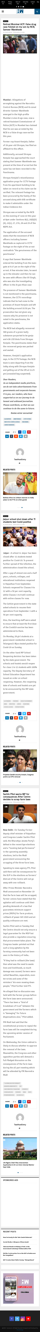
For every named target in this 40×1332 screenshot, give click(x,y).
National (6, 21)
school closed (8, 707)
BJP (20, 1086)
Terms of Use (18, 2)
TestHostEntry (8, 32)
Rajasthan (26, 704)
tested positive (19, 707)
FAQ (38, 2)
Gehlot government (26, 701)
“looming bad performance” (12, 1083)
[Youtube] (28, 1319)
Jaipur (19, 704)
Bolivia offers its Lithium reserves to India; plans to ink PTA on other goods (18, 499)
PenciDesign (20, 1330)
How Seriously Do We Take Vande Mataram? (17, 1237)
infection (12, 704)
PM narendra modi (9, 1095)
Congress (25, 1089)
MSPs (29, 1092)
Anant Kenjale (17, 419)
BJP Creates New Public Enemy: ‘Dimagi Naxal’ (18, 1260)
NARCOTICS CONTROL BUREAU (12, 422)
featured (15, 701)
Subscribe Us (25, 2)
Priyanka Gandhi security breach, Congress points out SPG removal (18, 776)
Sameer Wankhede (9, 425)
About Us (3, 2)
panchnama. (25, 422)
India (5, 704)
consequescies (8, 1092)
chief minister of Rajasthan (11, 1089)
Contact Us (33, 2)
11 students (7, 701)
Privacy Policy (10, 2)
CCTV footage (27, 419)
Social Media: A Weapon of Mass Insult (16, 1242)
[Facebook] (11, 1319)
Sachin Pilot (20, 1095)
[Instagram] (23, 1319)
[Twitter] (17, 1319)
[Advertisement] (20, 76)
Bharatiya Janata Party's (10, 1086)
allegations (7, 419)
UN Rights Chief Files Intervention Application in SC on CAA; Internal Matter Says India (18, 1165)
